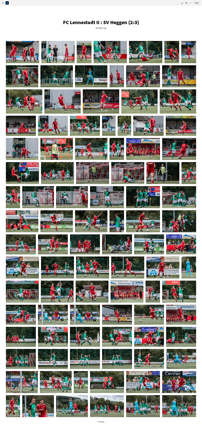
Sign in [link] (197, 3)
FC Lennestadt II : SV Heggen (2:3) (101, 22)
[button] (3, 3)
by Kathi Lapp (101, 28)
